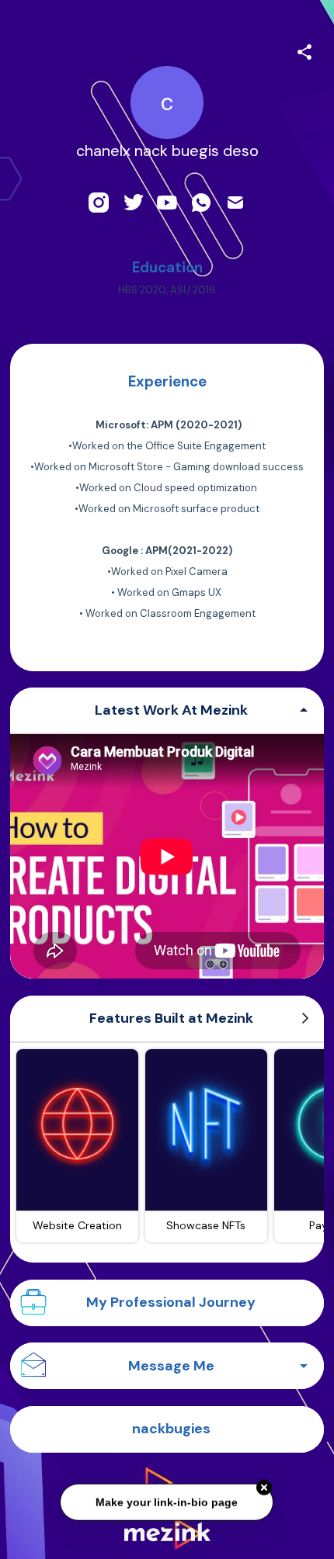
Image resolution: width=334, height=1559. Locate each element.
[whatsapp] (201, 203)
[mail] (235, 203)
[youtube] (167, 203)
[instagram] (99, 203)
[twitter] (133, 203)
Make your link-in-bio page (167, 1502)
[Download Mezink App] (167, 1531)
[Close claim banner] (265, 1488)
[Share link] (304, 49)
